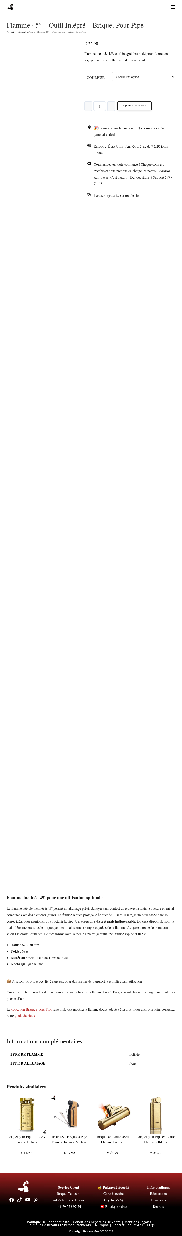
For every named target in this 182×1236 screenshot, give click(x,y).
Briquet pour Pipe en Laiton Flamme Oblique (156, 1139)
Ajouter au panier (134, 105)
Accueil (10, 31)
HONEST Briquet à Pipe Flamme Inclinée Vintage (69, 1139)
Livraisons (158, 1200)
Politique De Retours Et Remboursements (59, 1225)
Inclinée (134, 1054)
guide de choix (25, 1015)
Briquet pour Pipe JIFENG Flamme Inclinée (26, 1139)
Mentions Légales (138, 1222)
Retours (158, 1206)
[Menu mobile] (171, 6)
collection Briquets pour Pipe (31, 1009)
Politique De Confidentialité (48, 1222)
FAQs (151, 1225)
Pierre (133, 1063)
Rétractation (158, 1193)
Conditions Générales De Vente (97, 1222)
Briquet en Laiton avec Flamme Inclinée (113, 1139)
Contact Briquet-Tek (128, 1225)
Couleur (96, 77)
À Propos (102, 1225)
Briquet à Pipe (25, 31)
